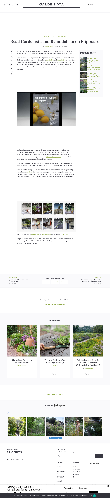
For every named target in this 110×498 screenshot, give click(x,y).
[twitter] (15, 4)
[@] (11, 414)
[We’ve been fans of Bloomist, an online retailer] (17, 426)
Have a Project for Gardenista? (61, 481)
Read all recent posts (55, 394)
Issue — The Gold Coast (60, 36)
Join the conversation (56, 304)
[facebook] (12, 4)
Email (76, 477)
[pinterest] (7, 4)
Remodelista (61, 60)
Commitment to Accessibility (60, 477)
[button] (90, 4)
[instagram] (10, 4)
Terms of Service (61, 471)
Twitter (77, 474)
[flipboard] (4, 4)
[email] (18, 4)
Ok (94, 495)
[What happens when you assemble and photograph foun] (36, 426)
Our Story (59, 466)
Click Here (64, 234)
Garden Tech (55, 281)
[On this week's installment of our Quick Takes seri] (74, 426)
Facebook (77, 471)
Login (102, 4)
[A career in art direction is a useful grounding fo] (93, 426)
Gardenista (50, 60)
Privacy (58, 473)
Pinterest (77, 466)
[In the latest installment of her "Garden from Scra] (55, 426)
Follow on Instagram (56, 438)
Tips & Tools (46, 36)
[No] (108, 495)
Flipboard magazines (53, 157)
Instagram (77, 469)
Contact (59, 469)
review (29, 172)
